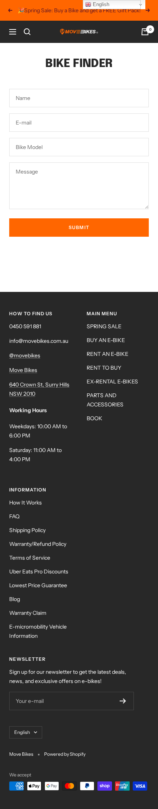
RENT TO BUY (104, 367)
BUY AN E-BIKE (106, 340)
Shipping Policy (27, 530)
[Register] (123, 701)
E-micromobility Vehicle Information (38, 631)
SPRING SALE (104, 326)
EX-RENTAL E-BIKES (112, 381)
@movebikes (24, 355)
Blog (14, 599)
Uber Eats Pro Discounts (38, 571)
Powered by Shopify (65, 754)
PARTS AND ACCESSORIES (105, 400)
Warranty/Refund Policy (37, 543)
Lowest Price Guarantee (38, 585)
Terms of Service (29, 557)
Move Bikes (23, 370)
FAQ (14, 516)
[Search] (27, 31)
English (22, 732)
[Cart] (145, 31)
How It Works (25, 502)
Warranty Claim (27, 612)
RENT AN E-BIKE (107, 353)
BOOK (94, 418)
